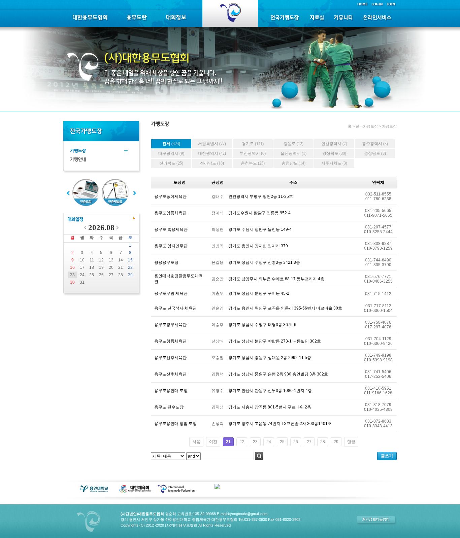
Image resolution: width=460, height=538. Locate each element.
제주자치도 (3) (334, 163)
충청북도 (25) (253, 163)
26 (101, 275)
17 (82, 267)
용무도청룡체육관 (170, 341)
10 (82, 260)
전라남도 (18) (212, 163)
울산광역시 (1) (293, 153)
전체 (171, 143)
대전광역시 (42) (212, 153)
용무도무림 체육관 (171, 293)
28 (120, 275)
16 (72, 267)
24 (82, 275)
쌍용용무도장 (166, 262)
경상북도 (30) (334, 153)
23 (72, 275)
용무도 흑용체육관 (171, 229)
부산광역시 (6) (253, 153)
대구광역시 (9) (171, 153)
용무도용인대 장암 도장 (175, 423)
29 (130, 275)
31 (82, 282)
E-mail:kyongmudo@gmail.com (242, 514)
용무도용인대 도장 (171, 390)
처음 (196, 441)
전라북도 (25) (171, 163)
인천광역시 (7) (334, 143)
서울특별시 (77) (212, 143)
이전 (213, 441)
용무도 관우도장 (169, 407)
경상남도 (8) (375, 153)
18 (91, 267)
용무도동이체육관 (170, 196)
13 (111, 260)
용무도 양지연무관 (171, 246)
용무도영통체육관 (170, 213)
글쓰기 (387, 456)
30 (72, 282)
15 (130, 260)
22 (130, 267)
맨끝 (351, 441)
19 (101, 267)
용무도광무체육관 (170, 324)
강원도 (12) (293, 143)
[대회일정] (75, 220)
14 (120, 260)
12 (101, 260)
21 (120, 267)
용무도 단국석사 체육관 (175, 308)
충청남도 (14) (293, 163)
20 (111, 267)
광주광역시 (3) (375, 143)
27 (111, 275)
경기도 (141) (253, 143)
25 (91, 275)
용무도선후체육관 (170, 357)
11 (92, 260)
